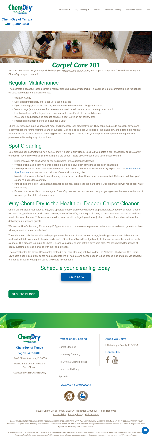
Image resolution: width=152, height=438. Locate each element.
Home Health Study (69, 369)
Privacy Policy (75, 414)
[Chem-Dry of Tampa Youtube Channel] (115, 360)
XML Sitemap (92, 414)
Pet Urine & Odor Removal (73, 361)
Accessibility (59, 414)
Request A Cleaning (113, 9)
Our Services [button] (63, 9)
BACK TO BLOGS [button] (23, 294)
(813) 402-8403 (18, 23)
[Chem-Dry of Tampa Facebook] (107, 360)
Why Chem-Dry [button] (81, 9)
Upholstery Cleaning (69, 354)
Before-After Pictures (134, 9)
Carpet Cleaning (67, 347)
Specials (97, 9)
